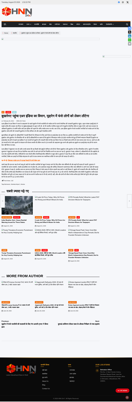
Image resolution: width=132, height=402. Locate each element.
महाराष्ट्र (72, 381)
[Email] (130, 44)
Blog (43, 385)
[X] (130, 32)
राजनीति (36, 24)
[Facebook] (130, 28)
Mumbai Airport (15, 184)
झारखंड (72, 377)
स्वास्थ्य (65, 24)
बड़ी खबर (70, 250)
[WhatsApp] (130, 40)
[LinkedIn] (130, 36)
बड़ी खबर (44, 370)
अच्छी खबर (38, 250)
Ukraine (23, 184)
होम (3, 112)
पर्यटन (78, 24)
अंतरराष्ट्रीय (87, 24)
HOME (21, 24)
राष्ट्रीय (14, 112)
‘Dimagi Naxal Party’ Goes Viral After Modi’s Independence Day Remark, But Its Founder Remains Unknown (83, 255)
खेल (50, 24)
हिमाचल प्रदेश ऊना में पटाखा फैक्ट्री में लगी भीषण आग (24, 160)
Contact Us (46, 388)
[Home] (6, 34)
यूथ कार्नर (45, 377)
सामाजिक (44, 374)
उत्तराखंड (72, 370)
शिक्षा (72, 24)
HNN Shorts (5, 302)
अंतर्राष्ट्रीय (8, 112)
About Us (45, 381)
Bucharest (7, 184)
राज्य (28, 24)
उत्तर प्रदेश (73, 374)
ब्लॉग (101, 24)
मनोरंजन (57, 24)
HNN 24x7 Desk (20, 121)
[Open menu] (5, 24)
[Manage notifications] (127, 397)
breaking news (6, 217)
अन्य (78, 217)
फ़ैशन (95, 24)
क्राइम (44, 24)
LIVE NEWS (123, 390)
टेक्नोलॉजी (109, 24)
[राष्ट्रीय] (14, 34)
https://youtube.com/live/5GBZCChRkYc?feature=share (116, 33)
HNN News (16, 217)
